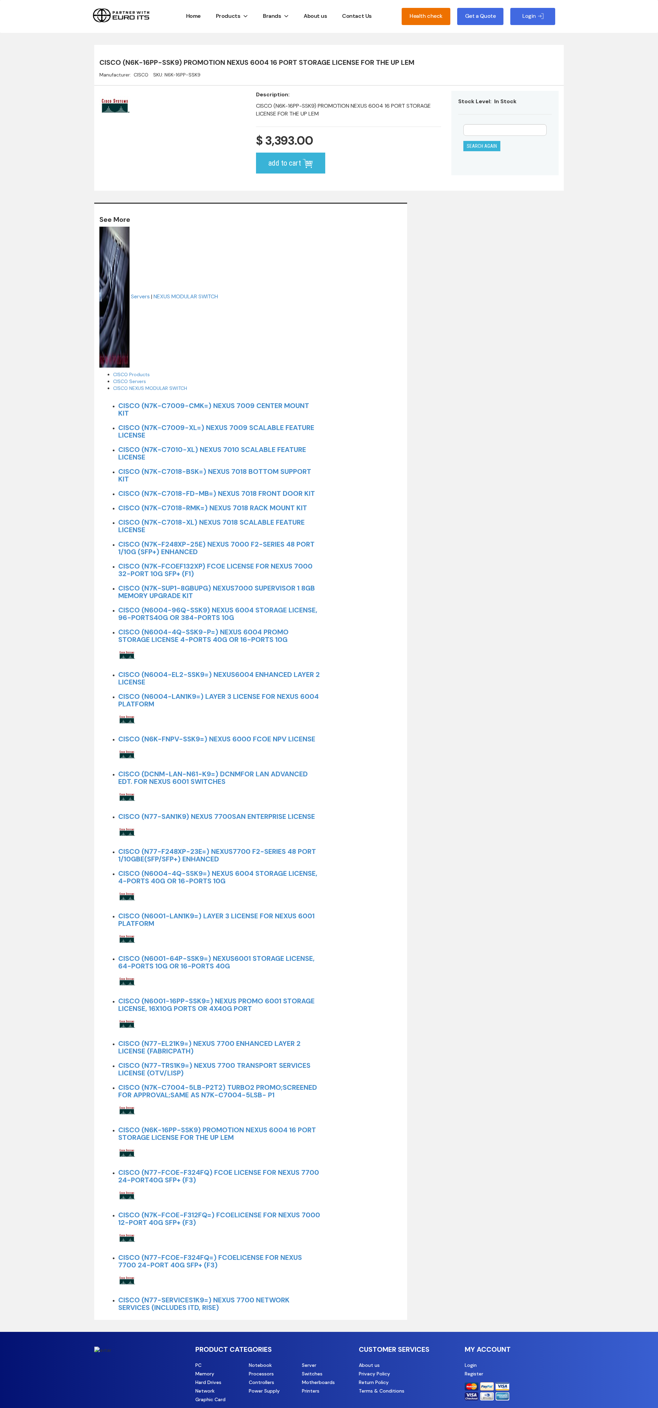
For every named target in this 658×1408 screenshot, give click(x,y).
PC (198, 1365)
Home (193, 16)
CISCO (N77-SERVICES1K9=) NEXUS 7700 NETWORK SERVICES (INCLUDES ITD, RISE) (204, 1304)
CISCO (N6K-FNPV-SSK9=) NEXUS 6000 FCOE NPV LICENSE (216, 739)
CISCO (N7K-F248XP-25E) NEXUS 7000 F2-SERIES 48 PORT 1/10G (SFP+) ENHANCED (216, 548)
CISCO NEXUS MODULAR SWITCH (150, 388)
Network (205, 1391)
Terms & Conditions (381, 1391)
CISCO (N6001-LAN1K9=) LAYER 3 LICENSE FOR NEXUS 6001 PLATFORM (216, 919)
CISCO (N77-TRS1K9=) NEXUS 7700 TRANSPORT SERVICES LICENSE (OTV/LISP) (214, 1069)
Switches (312, 1374)
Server (309, 1365)
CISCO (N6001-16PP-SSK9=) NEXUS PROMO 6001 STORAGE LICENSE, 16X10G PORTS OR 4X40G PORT (216, 1005)
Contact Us (356, 16)
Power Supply (264, 1391)
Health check (426, 16)
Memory (204, 1374)
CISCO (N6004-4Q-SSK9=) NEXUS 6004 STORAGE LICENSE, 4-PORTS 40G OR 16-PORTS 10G (217, 877)
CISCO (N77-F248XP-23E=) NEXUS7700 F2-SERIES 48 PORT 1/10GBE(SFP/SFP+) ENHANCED (217, 855)
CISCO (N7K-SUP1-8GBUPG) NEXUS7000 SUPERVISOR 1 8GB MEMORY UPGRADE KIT (216, 592)
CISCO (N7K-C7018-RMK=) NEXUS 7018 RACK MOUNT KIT (212, 507)
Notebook (260, 1365)
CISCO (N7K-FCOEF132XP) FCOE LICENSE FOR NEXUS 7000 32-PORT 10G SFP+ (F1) (215, 570)
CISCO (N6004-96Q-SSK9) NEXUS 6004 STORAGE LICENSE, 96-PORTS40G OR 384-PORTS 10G (217, 614)
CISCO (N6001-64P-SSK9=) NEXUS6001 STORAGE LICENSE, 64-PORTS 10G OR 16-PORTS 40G (216, 962)
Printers (310, 1391)
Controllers (261, 1382)
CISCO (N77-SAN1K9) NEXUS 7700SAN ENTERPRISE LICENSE (216, 816)
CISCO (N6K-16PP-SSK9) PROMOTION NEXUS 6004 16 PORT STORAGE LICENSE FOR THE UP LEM (217, 1133)
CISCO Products (131, 374)
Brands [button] (272, 16)
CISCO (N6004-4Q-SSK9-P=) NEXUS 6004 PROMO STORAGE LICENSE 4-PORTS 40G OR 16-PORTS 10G (203, 636)
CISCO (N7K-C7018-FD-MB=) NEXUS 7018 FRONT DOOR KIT (216, 493)
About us (315, 16)
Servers (140, 296)
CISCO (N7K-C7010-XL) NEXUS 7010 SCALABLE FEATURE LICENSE (212, 453)
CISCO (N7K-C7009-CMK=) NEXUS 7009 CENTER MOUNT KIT (213, 409)
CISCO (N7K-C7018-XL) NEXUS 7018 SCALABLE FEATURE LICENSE (211, 526)
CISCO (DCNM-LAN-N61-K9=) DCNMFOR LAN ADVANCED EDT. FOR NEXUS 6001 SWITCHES (213, 777)
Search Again (482, 146)
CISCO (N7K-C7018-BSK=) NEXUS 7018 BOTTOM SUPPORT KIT (214, 475)
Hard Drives (208, 1382)
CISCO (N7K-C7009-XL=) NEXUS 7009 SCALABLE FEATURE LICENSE (216, 431)
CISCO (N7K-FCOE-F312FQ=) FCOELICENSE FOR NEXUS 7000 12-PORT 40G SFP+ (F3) (219, 1218)
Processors (261, 1374)
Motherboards (318, 1382)
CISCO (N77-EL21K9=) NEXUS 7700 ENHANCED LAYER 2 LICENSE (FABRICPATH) (209, 1047)
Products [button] (228, 16)
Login (471, 1365)
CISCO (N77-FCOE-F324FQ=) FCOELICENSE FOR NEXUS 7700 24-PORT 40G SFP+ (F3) (210, 1261)
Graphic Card (210, 1399)
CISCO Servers (129, 381)
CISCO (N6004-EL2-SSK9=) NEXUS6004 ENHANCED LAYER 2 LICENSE (219, 678)
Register (474, 1374)
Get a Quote (480, 16)
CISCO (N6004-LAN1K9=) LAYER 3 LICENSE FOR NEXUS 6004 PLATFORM (218, 700)
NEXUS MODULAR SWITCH (186, 296)
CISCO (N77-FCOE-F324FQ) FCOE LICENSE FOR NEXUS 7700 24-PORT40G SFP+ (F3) (218, 1176)
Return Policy (374, 1382)
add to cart (285, 163)
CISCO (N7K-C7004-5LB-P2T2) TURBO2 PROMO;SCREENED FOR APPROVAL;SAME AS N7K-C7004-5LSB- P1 (217, 1091)
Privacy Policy (374, 1374)
